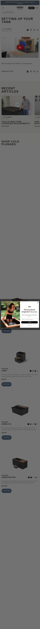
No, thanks (29, 325)
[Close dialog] (38, 302)
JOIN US (29, 322)
